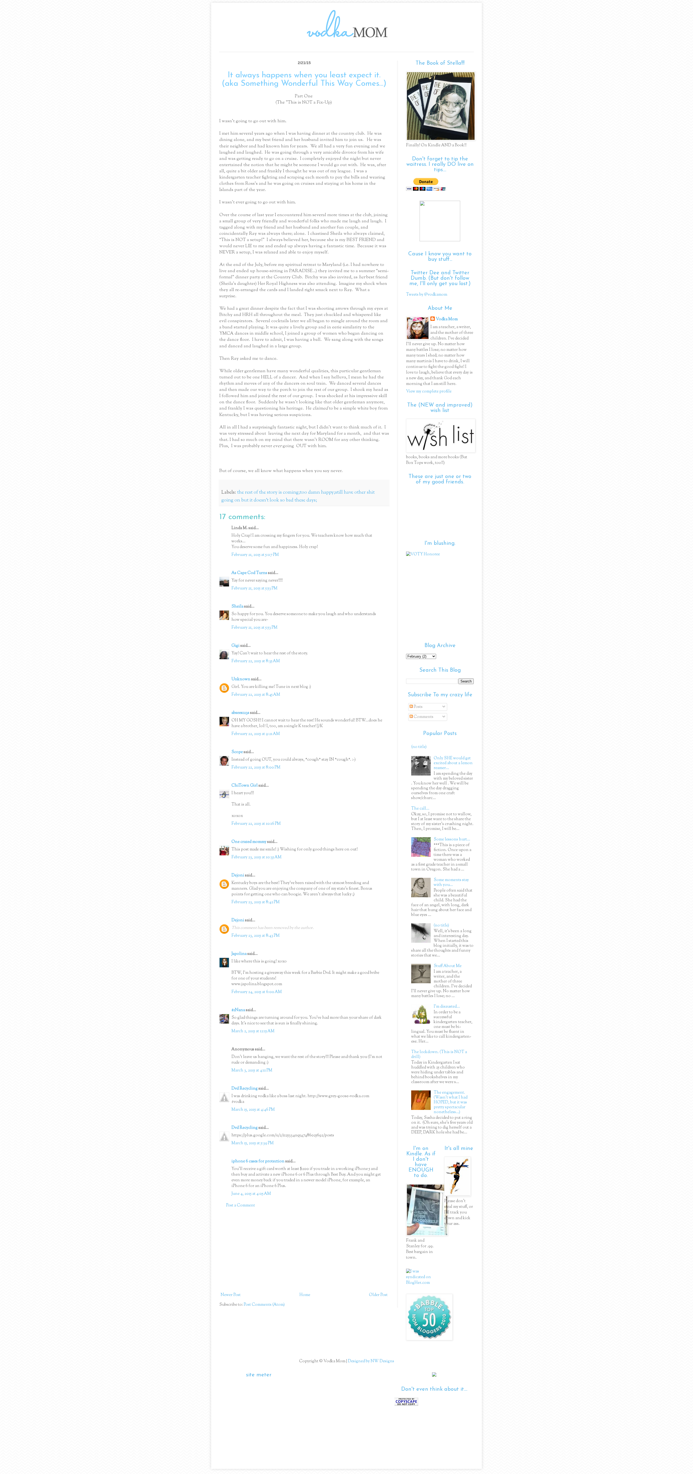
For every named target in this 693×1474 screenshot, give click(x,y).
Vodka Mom (447, 319)
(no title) (419, 747)
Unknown (240, 679)
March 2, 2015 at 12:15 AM (252, 1031)
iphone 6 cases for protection (258, 1161)
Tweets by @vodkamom (426, 295)
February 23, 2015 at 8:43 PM (255, 936)
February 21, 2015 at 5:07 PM (255, 555)
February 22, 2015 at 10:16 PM (256, 824)
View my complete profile (429, 391)
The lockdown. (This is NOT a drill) (439, 1054)
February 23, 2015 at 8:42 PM (255, 902)
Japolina (239, 954)
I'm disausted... (447, 1007)
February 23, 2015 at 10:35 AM (256, 857)
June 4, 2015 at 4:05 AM (251, 1194)
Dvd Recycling (244, 1089)
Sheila (237, 606)
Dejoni (237, 875)
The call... (420, 809)
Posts (418, 707)
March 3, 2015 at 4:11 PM (251, 1070)
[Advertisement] (304, 1250)
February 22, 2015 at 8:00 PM (255, 767)
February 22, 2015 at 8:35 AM (255, 661)
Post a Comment (240, 1205)
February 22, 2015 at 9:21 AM (255, 734)
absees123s (240, 713)
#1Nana (238, 1010)
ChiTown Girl (244, 786)
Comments (423, 717)
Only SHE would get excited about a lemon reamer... (453, 763)
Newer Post (231, 1295)
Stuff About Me (448, 966)
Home (304, 1295)
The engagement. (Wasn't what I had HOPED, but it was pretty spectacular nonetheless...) (451, 1102)
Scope (237, 752)
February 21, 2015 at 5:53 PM (254, 588)
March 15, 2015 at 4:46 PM (253, 1110)
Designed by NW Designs (370, 1361)
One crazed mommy (248, 842)
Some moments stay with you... (451, 882)
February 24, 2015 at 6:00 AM (256, 992)
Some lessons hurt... (452, 839)
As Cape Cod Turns (249, 573)
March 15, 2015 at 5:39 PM (252, 1143)
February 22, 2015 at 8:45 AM (255, 695)
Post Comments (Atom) (264, 1305)
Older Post (378, 1295)
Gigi (235, 646)
